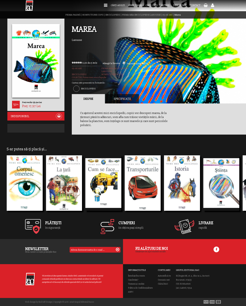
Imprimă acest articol (137, 63)
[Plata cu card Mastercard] (218, 302)
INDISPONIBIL (20, 116)
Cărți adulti (118, 5)
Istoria (171, 188)
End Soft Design (45, 302)
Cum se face (96, 188)
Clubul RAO (163, 284)
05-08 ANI (167, 14)
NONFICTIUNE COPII (93, 14)
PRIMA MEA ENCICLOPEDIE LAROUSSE (141, 14)
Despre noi (180, 5)
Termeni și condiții (136, 284)
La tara (53, 188)
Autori (165, 5)
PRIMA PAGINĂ (72, 14)
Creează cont (164, 280)
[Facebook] (216, 249)
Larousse (77, 40)
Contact (195, 5)
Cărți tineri (135, 5)
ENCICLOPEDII (112, 14)
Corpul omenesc (20, 188)
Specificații (122, 99)
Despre (88, 99)
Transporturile (137, 188)
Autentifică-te (164, 276)
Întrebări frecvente (136, 276)
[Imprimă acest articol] (124, 63)
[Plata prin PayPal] (206, 302)
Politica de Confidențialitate (140, 288)
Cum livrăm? (133, 280)
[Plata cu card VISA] (212, 302)
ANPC (130, 292)
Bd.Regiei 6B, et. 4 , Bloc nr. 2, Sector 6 (192, 276)
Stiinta (211, 188)
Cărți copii (151, 5)
